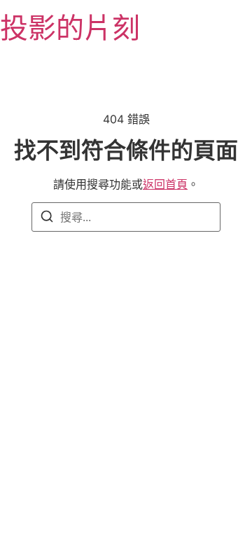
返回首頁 (165, 184)
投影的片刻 (70, 27)
